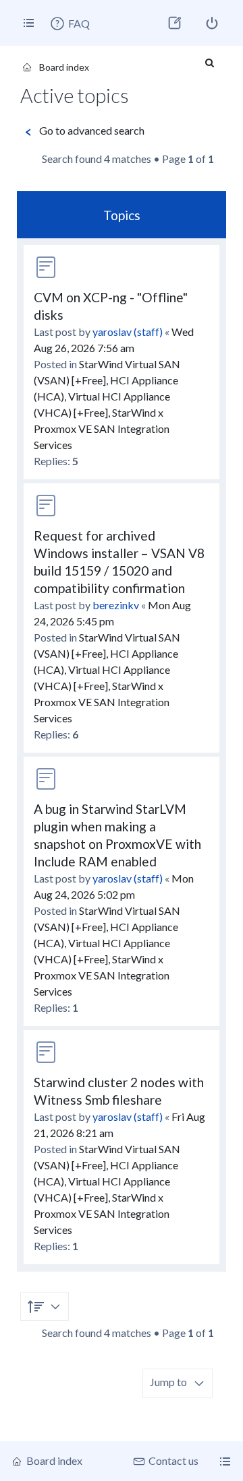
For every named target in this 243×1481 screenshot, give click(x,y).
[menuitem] (69, 23)
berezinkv (115, 604)
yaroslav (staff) (127, 331)
